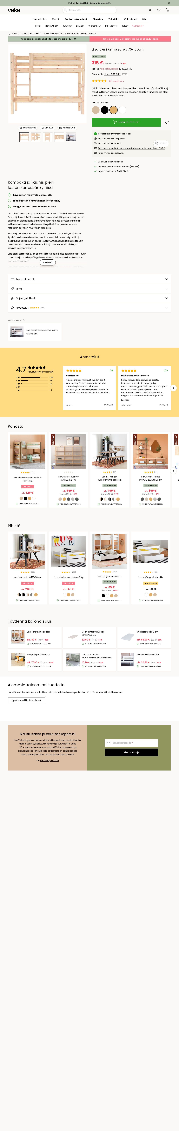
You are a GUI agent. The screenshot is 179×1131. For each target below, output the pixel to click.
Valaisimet (130, 19)
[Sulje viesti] (169, 3)
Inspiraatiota (51, 26)
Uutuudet (67, 26)
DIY (144, 19)
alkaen (112, 74)
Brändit (80, 26)
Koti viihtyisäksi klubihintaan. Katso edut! (89, 3)
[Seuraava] (81, 83)
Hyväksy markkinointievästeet (26, 700)
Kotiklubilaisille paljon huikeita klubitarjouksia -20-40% (48, 39)
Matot (55, 19)
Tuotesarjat (94, 26)
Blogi (38, 26)
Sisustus (98, 19)
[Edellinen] (13, 83)
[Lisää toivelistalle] (166, 122)
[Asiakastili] (150, 10)
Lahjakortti (111, 26)
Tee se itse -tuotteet (30, 33)
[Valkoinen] (122, 110)
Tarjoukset (138, 26)
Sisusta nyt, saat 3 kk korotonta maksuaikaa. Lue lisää (130, 39)
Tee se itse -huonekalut (53, 33)
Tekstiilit (113, 19)
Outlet (125, 26)
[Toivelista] (159, 10)
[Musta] (105, 110)
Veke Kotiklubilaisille (108, 68)
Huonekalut (39, 19)
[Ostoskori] (167, 10)
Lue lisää (125, 400)
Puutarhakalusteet (76, 19)
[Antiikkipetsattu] (96, 110)
